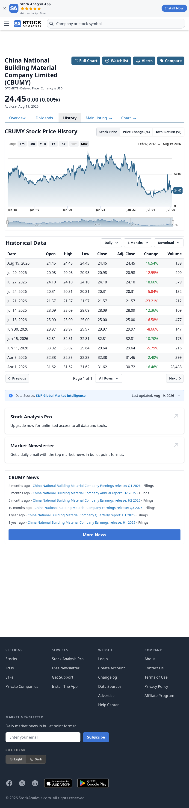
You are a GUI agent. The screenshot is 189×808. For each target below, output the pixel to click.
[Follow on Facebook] (9, 783)
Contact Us (154, 668)
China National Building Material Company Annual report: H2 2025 (84, 493)
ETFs (9, 677)
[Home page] (27, 24)
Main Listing (97, 117)
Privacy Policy (156, 686)
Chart (126, 117)
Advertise (106, 695)
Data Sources (109, 686)
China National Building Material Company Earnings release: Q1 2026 (87, 485)
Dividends (44, 117)
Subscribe (96, 737)
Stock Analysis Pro (68, 658)
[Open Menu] (6, 23)
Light (18, 759)
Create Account (111, 668)
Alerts (147, 60)
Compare (173, 60)
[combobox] (116, 24)
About (150, 658)
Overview (17, 117)
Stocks (11, 658)
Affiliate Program (159, 695)
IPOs (10, 668)
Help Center (108, 704)
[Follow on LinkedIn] (35, 783)
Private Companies (22, 686)
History (70, 117)
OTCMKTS (11, 88)
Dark (38, 759)
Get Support (62, 677)
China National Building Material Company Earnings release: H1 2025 (81, 522)
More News (94, 534)
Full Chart (88, 60)
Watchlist (119, 60)
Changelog (107, 677)
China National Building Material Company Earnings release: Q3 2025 (88, 507)
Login (103, 658)
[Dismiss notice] (4, 8)
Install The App (65, 686)
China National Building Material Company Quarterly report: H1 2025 (81, 515)
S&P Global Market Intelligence (61, 395)
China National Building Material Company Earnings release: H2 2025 (86, 500)
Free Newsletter (66, 668)
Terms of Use (156, 677)
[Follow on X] (22, 783)
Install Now (174, 8)
